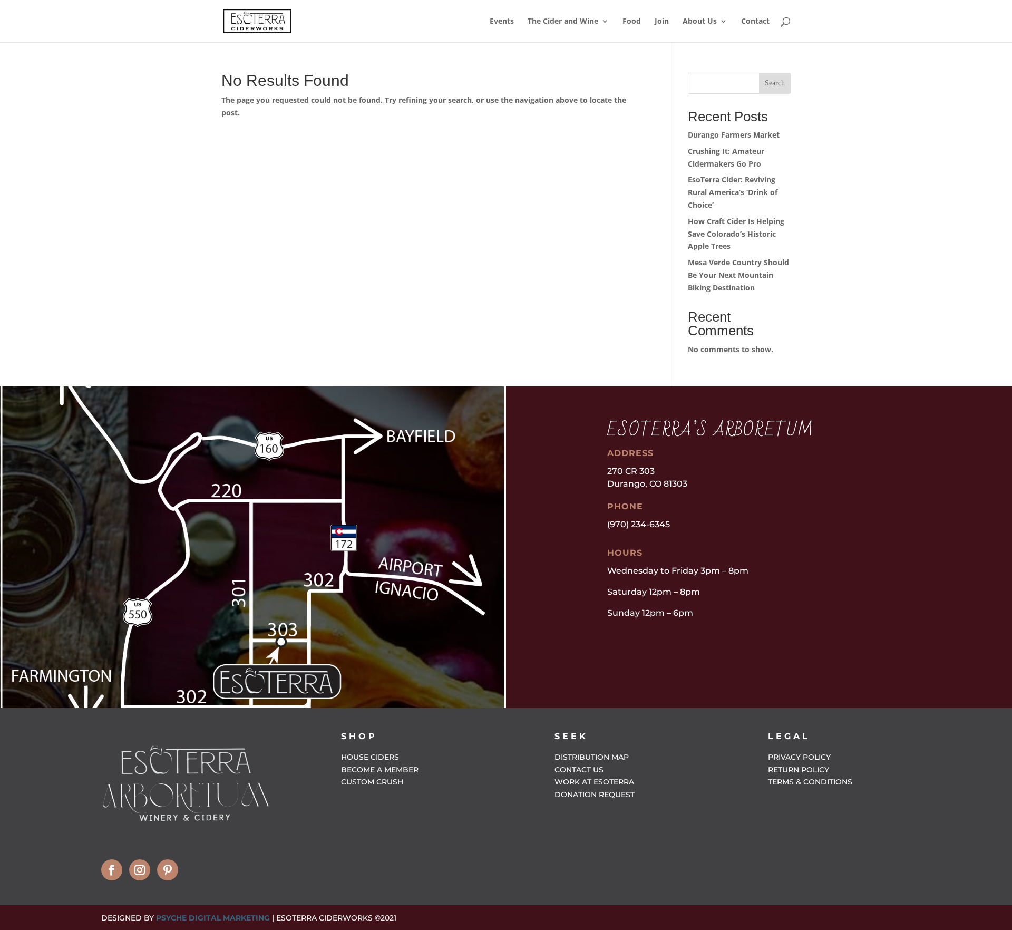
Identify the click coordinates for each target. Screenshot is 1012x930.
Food (631, 21)
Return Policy (798, 769)
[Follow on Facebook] (111, 869)
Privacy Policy (799, 757)
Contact (755, 21)
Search (775, 83)
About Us (700, 21)
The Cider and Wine (563, 21)
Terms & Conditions (810, 782)
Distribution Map (591, 757)
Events (502, 21)
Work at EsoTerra (594, 782)
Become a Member (380, 769)
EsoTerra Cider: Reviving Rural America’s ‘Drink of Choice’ (732, 192)
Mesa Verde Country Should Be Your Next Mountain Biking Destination (738, 275)
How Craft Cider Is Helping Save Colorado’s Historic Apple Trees (736, 233)
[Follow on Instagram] (139, 869)
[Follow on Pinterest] (167, 869)
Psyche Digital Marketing (213, 918)
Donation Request (594, 794)
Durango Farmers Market (734, 135)
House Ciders (370, 757)
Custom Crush (372, 782)
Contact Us (579, 769)
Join (662, 21)
